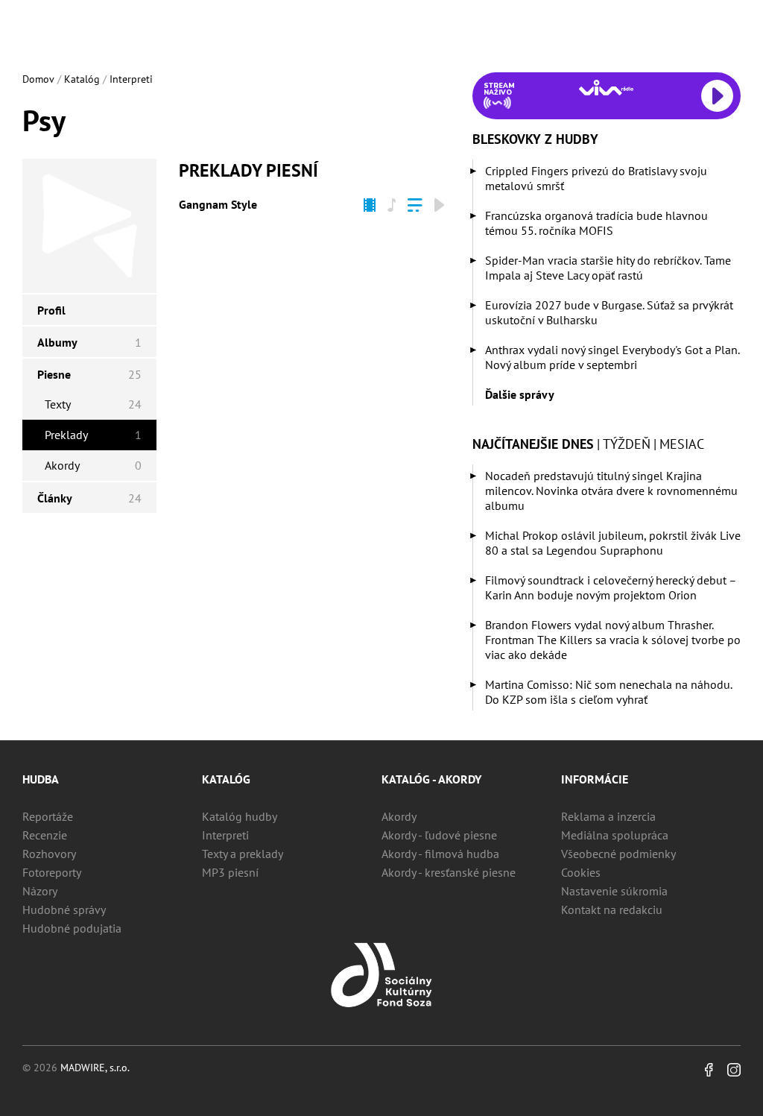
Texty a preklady (242, 853)
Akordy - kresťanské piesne (449, 872)
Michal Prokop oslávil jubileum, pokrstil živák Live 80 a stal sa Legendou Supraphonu (613, 543)
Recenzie (44, 834)
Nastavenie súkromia (614, 890)
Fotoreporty (51, 872)
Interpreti (131, 79)
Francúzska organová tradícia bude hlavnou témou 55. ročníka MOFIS (596, 223)
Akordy (399, 816)
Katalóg (82, 79)
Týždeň (626, 444)
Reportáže (47, 816)
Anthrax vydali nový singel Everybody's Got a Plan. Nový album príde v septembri (612, 357)
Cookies (581, 872)
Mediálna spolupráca (614, 834)
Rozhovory (49, 853)
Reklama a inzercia (608, 816)
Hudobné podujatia (71, 928)
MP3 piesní (230, 872)
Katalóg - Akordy (431, 779)
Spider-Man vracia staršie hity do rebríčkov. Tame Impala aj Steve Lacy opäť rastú (608, 268)
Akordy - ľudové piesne (439, 834)
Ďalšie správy (519, 394)
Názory (39, 890)
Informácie (594, 779)
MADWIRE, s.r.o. (95, 1067)
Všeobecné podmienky (618, 853)
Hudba (40, 779)
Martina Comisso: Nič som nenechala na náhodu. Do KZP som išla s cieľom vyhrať (608, 692)
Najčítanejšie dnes (533, 444)
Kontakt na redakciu (611, 909)
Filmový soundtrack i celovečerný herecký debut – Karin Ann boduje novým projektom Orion (610, 587)
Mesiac (681, 444)
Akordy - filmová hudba (440, 853)
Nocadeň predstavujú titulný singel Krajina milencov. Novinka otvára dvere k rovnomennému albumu (611, 490)
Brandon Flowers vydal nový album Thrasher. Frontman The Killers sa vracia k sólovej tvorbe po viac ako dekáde (613, 639)
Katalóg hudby (239, 816)
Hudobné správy (64, 909)
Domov (38, 79)
